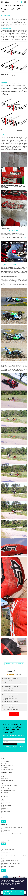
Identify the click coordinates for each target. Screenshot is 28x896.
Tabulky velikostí (4, 792)
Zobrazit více (14, 714)
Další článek (19, 663)
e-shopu (25, 237)
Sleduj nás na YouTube (8, 769)
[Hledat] (17, 1)
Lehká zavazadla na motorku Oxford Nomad (10, 863)
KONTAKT (3, 776)
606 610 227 (5, 763)
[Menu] (25, 1)
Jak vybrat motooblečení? (6, 805)
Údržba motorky (4, 808)
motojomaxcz (5, 767)
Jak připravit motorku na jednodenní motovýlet (11, 833)
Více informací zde (11, 884)
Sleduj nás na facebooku (8, 765)
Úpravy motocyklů (4, 787)
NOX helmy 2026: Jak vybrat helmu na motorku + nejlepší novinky (13, 856)
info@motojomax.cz (7, 761)
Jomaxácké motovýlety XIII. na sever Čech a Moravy (12, 840)
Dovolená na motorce (5, 852)
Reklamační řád (4, 783)
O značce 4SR (4, 814)
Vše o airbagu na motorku (6, 817)
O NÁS (2, 775)
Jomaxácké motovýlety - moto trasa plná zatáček (11, 827)
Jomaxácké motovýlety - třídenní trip (8, 836)
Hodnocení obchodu (14, 671)
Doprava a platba (4, 778)
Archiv (3, 821)
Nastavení (13, 888)
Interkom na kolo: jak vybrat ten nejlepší (9, 860)
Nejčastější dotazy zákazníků (7, 780)
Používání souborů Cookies (7, 788)
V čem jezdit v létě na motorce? (7, 849)
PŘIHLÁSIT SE (10, 744)
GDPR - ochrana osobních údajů (8, 790)
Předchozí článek (10, 663)
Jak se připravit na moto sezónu (7, 866)
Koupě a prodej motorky (6, 799)
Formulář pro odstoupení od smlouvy (9, 785)
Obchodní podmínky (5, 781)
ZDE (5, 237)
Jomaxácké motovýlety (5, 802)
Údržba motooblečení (5, 811)
